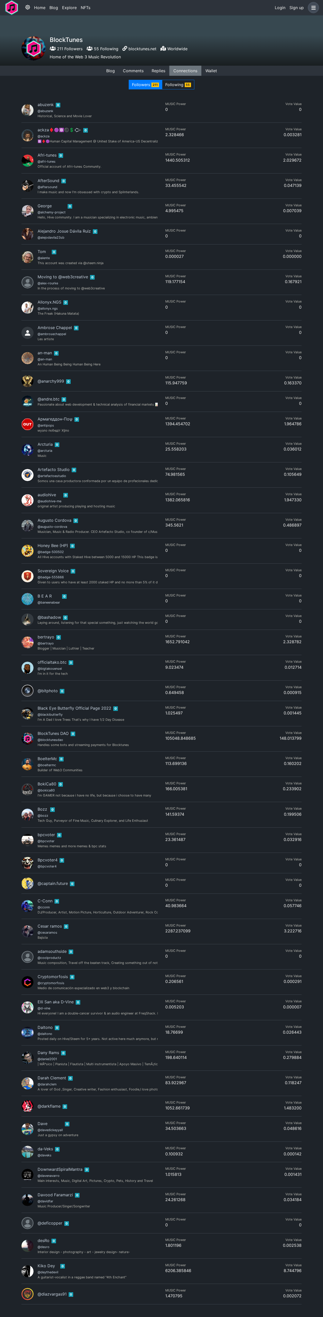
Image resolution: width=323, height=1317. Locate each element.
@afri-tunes (47, 161)
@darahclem (47, 1084)
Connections (185, 70)
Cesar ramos (50, 926)
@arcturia (45, 451)
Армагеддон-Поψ (55, 418)
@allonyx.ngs (48, 308)
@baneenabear (49, 602)
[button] (312, 7)
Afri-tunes (47, 155)
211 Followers (69, 48)
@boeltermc (47, 765)
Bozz (42, 809)
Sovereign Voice (53, 570)
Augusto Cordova (54, 520)
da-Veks (45, 1148)
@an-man (45, 359)
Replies (158, 70)
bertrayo (46, 636)
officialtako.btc (52, 662)
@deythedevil (48, 1272)
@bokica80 (46, 790)
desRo (43, 1240)
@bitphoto (48, 690)
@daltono (45, 1034)
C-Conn (45, 900)
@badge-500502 (51, 552)
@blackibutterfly (50, 714)
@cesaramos (47, 932)
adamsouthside (52, 951)
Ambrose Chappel (55, 327)
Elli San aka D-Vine (56, 1001)
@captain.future (53, 883)
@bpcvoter (46, 841)
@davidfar (45, 1201)
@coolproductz (49, 958)
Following (177, 84)
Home (39, 7)
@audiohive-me (49, 501)
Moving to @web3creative (63, 276)
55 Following (105, 48)
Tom (42, 251)
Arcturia (45, 444)
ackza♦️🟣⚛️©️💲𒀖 (59, 129)
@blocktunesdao (50, 740)
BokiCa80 (47, 783)
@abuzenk (45, 111)
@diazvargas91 (52, 1294)
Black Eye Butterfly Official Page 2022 (74, 708)
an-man (45, 352)
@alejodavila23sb (51, 237)
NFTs (85, 7)
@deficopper (50, 1223)
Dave (42, 1123)
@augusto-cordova (52, 527)
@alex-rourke (48, 283)
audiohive (47, 494)
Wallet (211, 70)
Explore (69, 7)
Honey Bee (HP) (53, 545)
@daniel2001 (47, 1059)
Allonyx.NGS (49, 302)
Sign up (296, 7)
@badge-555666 (51, 577)
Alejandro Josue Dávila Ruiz (64, 231)
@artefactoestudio (52, 476)
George (45, 205)
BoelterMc (47, 758)
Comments (133, 70)
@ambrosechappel (52, 334)
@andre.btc (49, 399)
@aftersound (47, 187)
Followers (145, 84)
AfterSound (48, 180)
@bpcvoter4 (47, 866)
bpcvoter (46, 834)
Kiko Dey (46, 1265)
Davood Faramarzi (55, 1194)
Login (280, 7)
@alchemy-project (52, 212)
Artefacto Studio (54, 469)
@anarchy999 (51, 381)
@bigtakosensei (50, 668)
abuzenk (46, 104)
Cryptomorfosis (53, 976)
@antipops (46, 425)
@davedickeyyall (50, 1130)
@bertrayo (46, 643)
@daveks (44, 1155)
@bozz (43, 815)
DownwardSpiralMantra (60, 1169)
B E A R (45, 596)
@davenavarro (49, 1176)
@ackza (43, 136)
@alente (44, 258)
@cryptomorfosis (51, 983)
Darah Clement (52, 1077)
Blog (53, 7)
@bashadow (49, 617)
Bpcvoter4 (48, 859)
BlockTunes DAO (53, 733)
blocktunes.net (142, 48)
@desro (43, 1247)
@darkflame (49, 1106)
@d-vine (44, 1008)
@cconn (44, 907)
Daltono (45, 1027)
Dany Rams (48, 1052)
